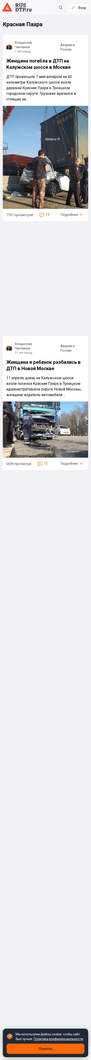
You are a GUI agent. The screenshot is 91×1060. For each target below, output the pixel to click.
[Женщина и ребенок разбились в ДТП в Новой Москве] (45, 403)
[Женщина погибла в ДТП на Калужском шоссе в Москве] (45, 128)
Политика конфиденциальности (58, 1039)
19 (47, 214)
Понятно (45, 1049)
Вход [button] (82, 8)
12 (46, 463)
